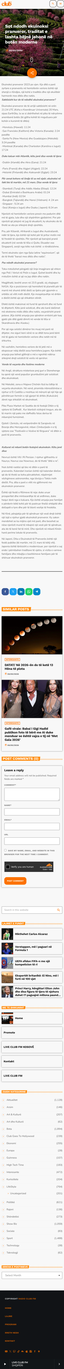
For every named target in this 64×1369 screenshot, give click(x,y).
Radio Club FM (27, 1299)
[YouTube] (6, 1351)
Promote (9, 1032)
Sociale (10, 1231)
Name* (7, 805)
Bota (9, 1129)
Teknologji (12, 1252)
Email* (8, 820)
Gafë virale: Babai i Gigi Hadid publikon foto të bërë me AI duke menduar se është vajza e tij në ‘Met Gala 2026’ (31, 734)
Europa (10, 1150)
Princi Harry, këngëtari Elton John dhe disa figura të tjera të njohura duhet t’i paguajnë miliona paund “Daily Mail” (37, 993)
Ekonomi (11, 1143)
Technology (13, 1245)
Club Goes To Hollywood (20, 1136)
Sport (10, 1238)
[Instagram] (30, 1351)
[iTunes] (26, 1351)
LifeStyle (11, 1186)
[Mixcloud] (22, 1351)
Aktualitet (12, 1100)
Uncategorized (18, 1193)
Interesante (12, 659)
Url (6, 834)
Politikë (11, 1202)
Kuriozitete (12, 1179)
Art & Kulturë (14, 1114)
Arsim (10, 1107)
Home (19, 1018)
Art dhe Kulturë (15, 1121)
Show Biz (12, 1224)
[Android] (39, 1351)
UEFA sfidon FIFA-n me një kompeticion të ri (32, 963)
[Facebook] (34, 1351)
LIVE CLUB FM (13, 1075)
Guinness (12, 1157)
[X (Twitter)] (10, 1351)
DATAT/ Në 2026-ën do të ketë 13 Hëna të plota (29, 667)
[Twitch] (14, 1351)
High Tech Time (15, 1165)
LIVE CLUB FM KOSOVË (19, 1047)
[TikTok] (18, 1351)
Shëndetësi (13, 1216)
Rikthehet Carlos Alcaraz (31, 934)
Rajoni (10, 1209)
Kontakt (9, 1061)
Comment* (10, 785)
